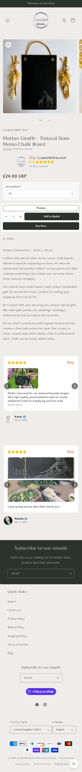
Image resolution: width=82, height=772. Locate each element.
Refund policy (66, 758)
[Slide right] (49, 120)
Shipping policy (62, 764)
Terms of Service (18, 644)
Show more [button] (15, 404)
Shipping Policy (17, 636)
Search (12, 601)
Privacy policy (22, 764)
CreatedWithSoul (26, 758)
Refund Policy (16, 627)
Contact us (14, 610)
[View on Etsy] (21, 161)
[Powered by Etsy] (70, 362)
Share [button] (10, 238)
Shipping (7, 149)
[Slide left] (32, 120)
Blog (10, 653)
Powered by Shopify (45, 758)
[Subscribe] (70, 573)
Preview (41, 208)
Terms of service (42, 764)
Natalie (19, 518)
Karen (18, 416)
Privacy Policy (16, 618)
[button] (7, 20)
